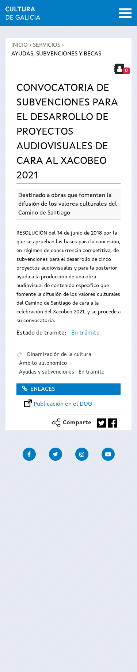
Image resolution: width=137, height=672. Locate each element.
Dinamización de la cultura (59, 354)
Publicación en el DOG (63, 404)
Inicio (19, 45)
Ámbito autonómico (43, 363)
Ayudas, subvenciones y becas (56, 54)
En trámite (85, 333)
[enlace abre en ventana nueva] (101, 423)
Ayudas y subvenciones (46, 372)
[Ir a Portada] (22, 15)
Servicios (46, 45)
